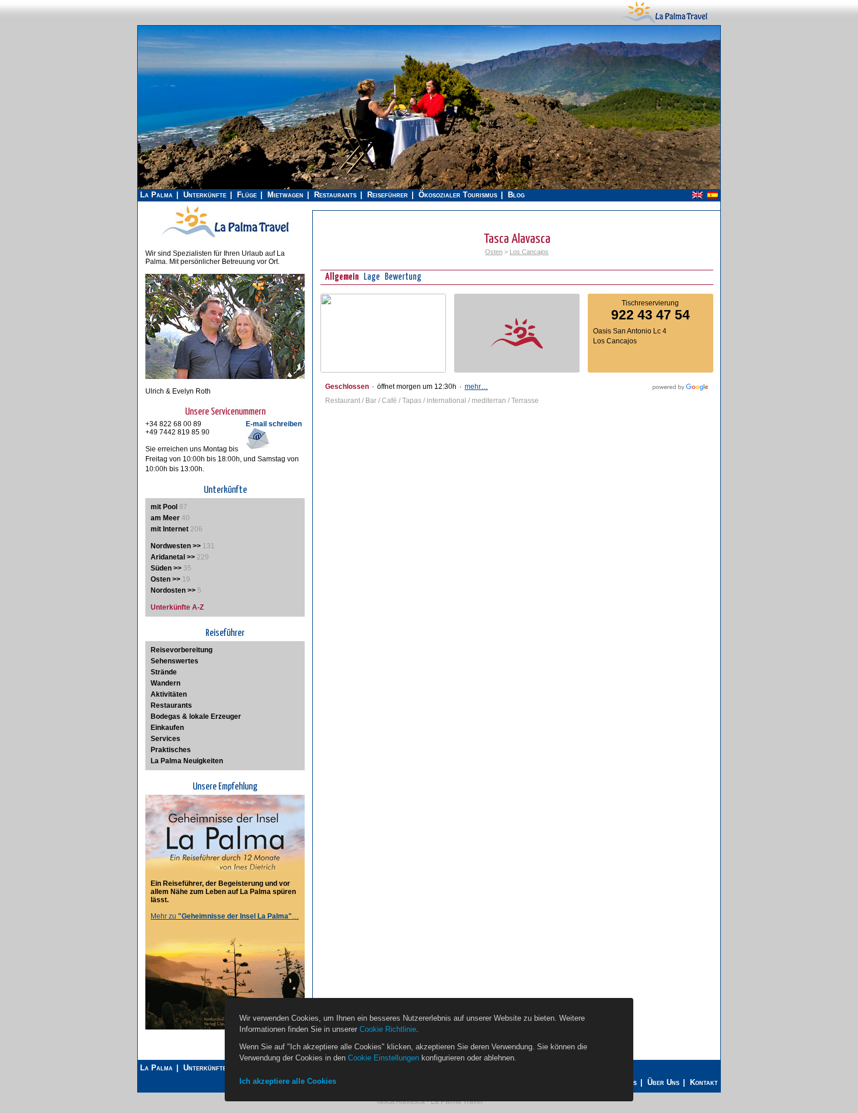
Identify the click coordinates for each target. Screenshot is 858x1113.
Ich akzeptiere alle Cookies (287, 1081)
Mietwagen (285, 194)
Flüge (247, 194)
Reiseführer (387, 194)
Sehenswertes (174, 661)
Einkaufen (167, 728)
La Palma (156, 194)
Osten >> (165, 579)
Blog (516, 194)
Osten (494, 251)
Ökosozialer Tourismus (457, 194)
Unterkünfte (204, 194)
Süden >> (166, 568)
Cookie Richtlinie (388, 1029)
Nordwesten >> (176, 546)
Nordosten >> (173, 590)
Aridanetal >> (173, 557)
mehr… (476, 386)
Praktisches (171, 750)
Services (165, 739)
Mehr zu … (225, 916)
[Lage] (383, 370)
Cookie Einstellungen (383, 1057)
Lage (372, 277)
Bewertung (403, 277)
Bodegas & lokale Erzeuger (196, 716)
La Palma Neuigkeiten (187, 761)
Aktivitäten (169, 694)
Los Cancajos (529, 251)
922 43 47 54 (650, 314)
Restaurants (335, 194)
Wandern (165, 683)
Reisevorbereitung (181, 650)
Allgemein (342, 277)
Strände (164, 672)
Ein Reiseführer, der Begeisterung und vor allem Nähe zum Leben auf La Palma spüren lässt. (223, 891)
